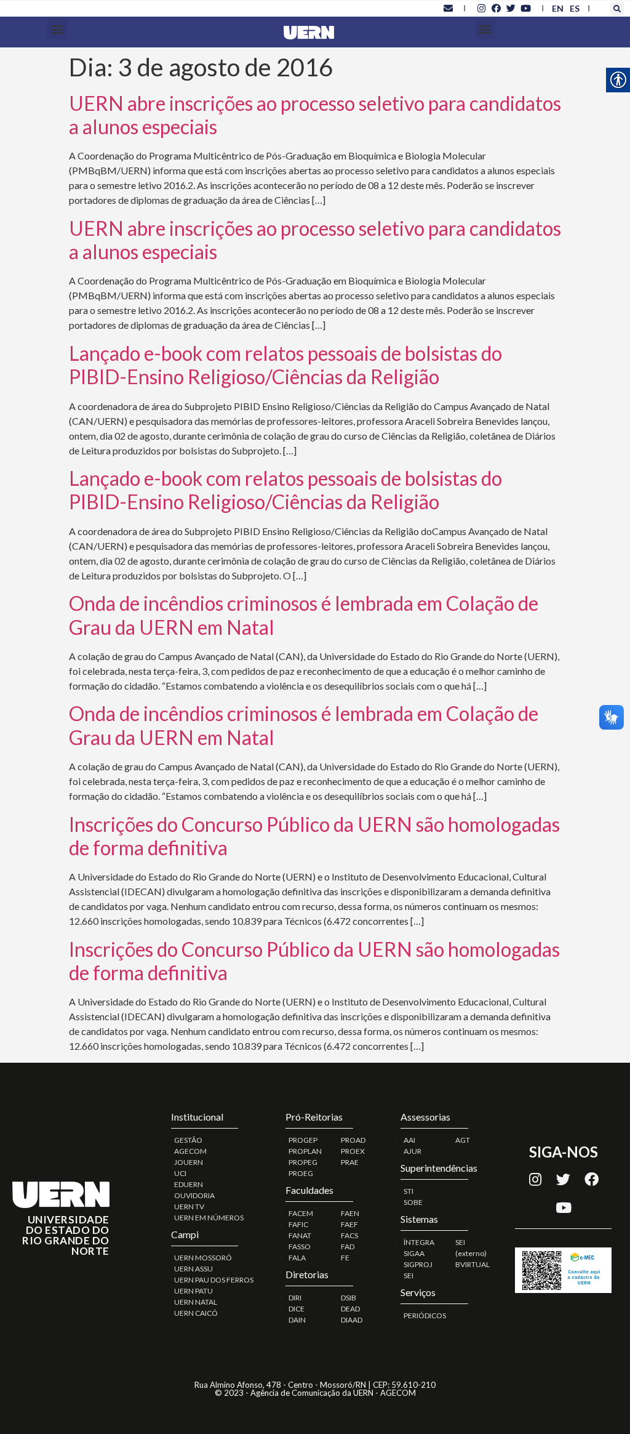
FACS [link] (349, 1235)
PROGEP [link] (303, 1140)
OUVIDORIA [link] (194, 1195)
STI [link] (408, 1191)
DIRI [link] (295, 1297)
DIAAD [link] (351, 1319)
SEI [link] (408, 1275)
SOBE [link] (413, 1202)
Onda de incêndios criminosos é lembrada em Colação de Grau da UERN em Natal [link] (303, 614)
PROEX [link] (353, 1151)
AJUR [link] (412, 1151)
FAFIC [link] (298, 1224)
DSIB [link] (348, 1297)
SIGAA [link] (414, 1253)
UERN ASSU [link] (193, 1268)
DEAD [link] (350, 1308)
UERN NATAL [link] (195, 1302)
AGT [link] (462, 1140)
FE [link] (345, 1257)
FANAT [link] (300, 1235)
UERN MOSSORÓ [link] (203, 1257)
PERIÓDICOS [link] (425, 1315)
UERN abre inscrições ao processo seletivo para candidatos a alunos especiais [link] (315, 115)
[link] (448, 8)
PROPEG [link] (303, 1162)
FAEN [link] (350, 1213)
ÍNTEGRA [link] (419, 1242)
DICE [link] (297, 1308)
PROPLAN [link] (305, 1151)
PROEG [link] (301, 1173)
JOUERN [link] (188, 1162)
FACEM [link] (301, 1213)
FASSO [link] (300, 1246)
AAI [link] (409, 1140)
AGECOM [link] (190, 1151)
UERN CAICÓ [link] (196, 1313)
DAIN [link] (297, 1319)
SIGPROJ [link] (418, 1264)
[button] (617, 9)
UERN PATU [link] (193, 1290)
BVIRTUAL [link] (472, 1264)
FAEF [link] (349, 1224)
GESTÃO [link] (188, 1140)
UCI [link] (180, 1173)
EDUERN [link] (188, 1184)
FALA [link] (297, 1257)
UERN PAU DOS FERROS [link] (213, 1279)
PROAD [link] (353, 1140)
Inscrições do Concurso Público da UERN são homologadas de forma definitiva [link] (314, 836)
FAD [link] (347, 1246)
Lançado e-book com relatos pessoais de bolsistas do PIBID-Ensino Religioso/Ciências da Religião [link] (285, 365)
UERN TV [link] (189, 1206)
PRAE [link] (350, 1162)
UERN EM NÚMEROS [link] (209, 1217)
